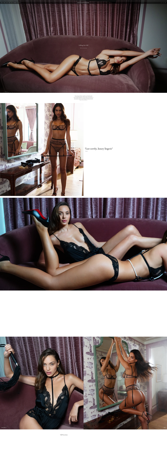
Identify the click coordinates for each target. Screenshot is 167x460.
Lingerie (165, 427)
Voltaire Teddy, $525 (3, 427)
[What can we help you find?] (163, 3)
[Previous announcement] (12, 1)
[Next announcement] (154, 1)
